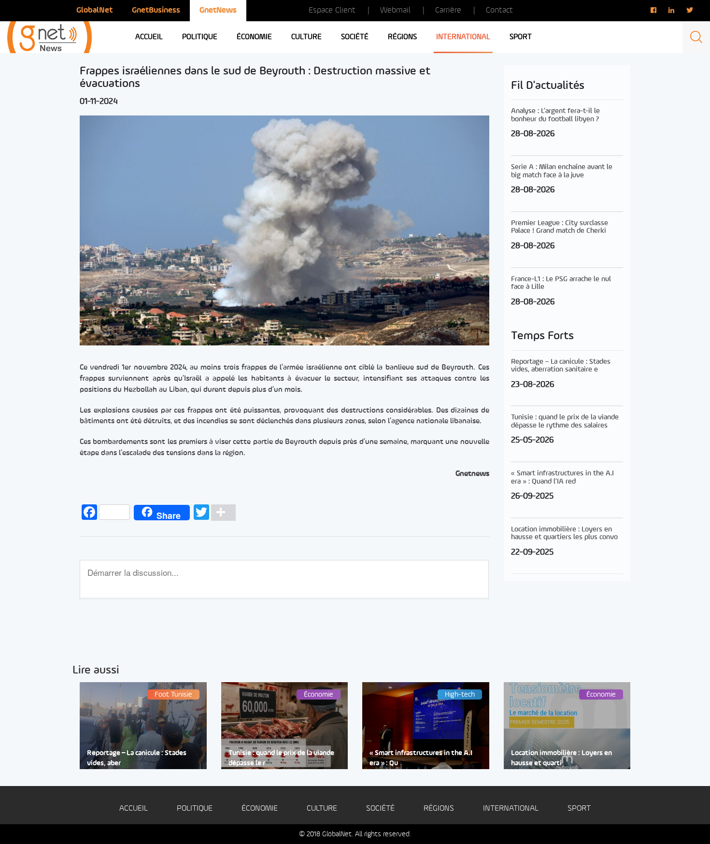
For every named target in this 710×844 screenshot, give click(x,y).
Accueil (149, 37)
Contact (499, 10)
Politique (199, 37)
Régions (402, 37)
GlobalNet (94, 10)
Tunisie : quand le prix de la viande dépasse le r (281, 758)
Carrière (448, 10)
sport (521, 37)
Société (355, 37)
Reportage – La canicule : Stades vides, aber (136, 758)
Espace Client (332, 10)
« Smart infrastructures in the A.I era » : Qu (420, 758)
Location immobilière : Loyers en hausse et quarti (561, 758)
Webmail (395, 10)
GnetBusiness (156, 10)
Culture (306, 37)
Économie (254, 37)
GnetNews (218, 10)
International (463, 37)
